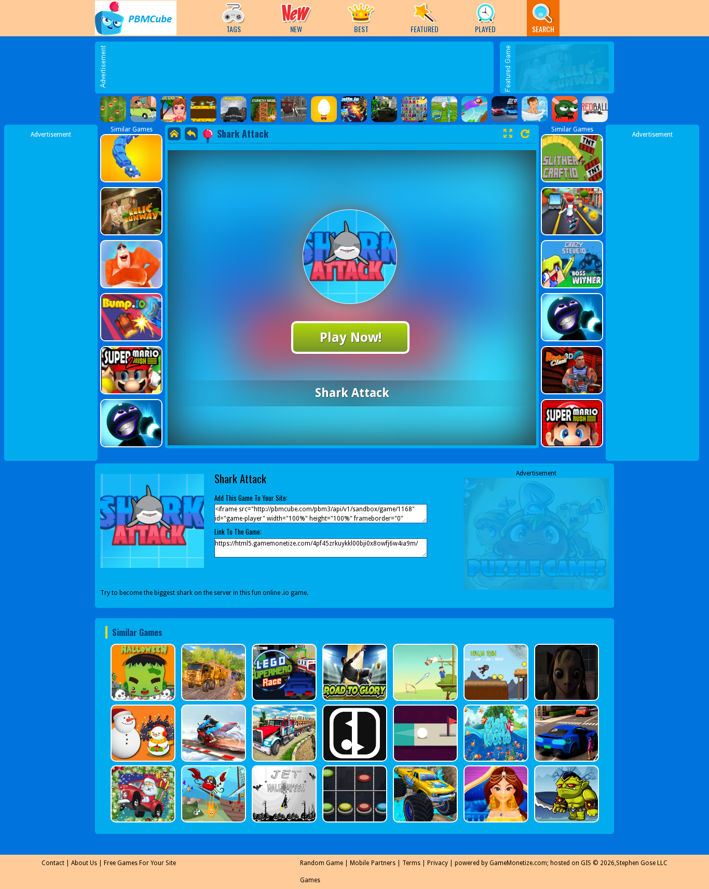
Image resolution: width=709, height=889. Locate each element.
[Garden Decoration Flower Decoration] (173, 109)
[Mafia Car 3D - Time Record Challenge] (234, 109)
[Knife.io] (354, 109)
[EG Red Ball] (595, 109)
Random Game (321, 863)
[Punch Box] (264, 109)
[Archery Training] (444, 109)
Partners (383, 863)
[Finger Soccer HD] (113, 109)
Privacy (437, 863)
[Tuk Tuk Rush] (294, 109)
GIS (586, 863)
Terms (411, 863)
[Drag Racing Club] (504, 109)
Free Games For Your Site (140, 863)
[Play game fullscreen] (507, 133)
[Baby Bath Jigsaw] (535, 109)
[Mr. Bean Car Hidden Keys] (143, 109)
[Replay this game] (525, 133)
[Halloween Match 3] (414, 109)
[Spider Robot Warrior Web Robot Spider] (384, 109)
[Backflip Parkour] (474, 109)
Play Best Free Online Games (135, 18)
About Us (84, 863)
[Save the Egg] (324, 109)
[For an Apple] (565, 109)
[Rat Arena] (203, 109)
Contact (53, 863)
